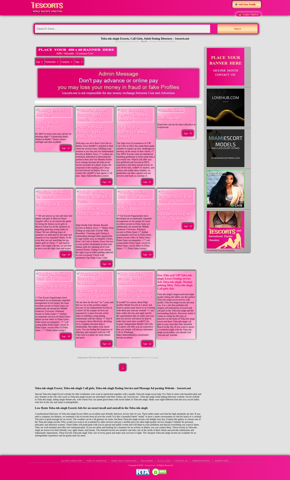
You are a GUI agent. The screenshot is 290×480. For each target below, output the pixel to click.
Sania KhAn (169, 118)
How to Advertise (97, 460)
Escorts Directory (71, 460)
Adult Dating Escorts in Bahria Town (93, 214)
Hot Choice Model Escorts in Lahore (134, 293)
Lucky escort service (48, 125)
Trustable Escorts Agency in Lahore (93, 293)
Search (237, 28)
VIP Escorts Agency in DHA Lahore (132, 132)
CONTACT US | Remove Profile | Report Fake (201, 460)
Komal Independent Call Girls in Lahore (174, 214)
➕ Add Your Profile (245, 4)
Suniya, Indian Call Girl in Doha (53, 288)
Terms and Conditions (124, 460)
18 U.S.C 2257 (164, 460)
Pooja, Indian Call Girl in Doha (134, 206)
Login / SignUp (250, 14)
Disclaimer (147, 460)
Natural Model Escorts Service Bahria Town (91, 132)
